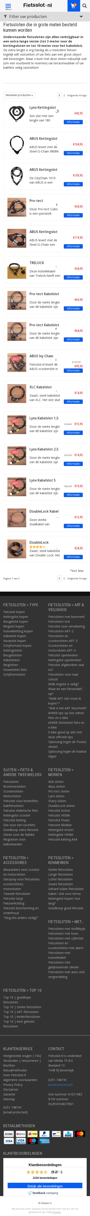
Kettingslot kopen (15, 617)
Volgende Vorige (77, 95)
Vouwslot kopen (14, 641)
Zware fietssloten (60, 884)
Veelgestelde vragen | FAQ (22, 1056)
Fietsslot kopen (14, 612)
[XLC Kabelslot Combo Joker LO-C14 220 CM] (16, 393)
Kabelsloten (11, 660)
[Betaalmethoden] (9, 1134)
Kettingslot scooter (16, 815)
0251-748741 (12, 1107)
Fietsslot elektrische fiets (20, 810)
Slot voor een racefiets (19, 825)
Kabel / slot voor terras (64, 894)
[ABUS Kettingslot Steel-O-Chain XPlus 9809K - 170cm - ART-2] (16, 238)
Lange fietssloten (60, 874)
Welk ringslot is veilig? (63, 684)
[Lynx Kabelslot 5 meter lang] (16, 486)
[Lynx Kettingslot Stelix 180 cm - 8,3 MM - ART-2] (16, 114)
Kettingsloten (12, 650)
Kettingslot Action (60, 830)
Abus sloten (56, 786)
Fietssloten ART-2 (60, 631)
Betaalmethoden (15, 1070)
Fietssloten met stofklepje (66, 929)
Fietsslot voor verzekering (66, 626)
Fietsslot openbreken (63, 655)
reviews (56, 1212)
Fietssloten (11, 782)
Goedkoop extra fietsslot (20, 830)
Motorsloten (12, 796)
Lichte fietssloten (60, 879)
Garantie (9, 1094)
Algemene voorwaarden (20, 1080)
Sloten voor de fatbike (19, 834)
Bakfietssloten (13, 806)
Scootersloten (13, 791)
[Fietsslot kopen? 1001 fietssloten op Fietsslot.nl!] (37, 5)
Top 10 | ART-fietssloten (21, 1012)
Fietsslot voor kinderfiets (20, 801)
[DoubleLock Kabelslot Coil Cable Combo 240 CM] (16, 549)
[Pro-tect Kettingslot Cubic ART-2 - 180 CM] (16, 207)
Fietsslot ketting (14, 820)
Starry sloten (57, 801)
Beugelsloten (12, 655)
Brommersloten (14, 786)
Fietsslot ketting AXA (62, 839)
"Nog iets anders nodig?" (20, 918)
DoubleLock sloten (61, 806)
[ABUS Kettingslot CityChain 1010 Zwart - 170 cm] (16, 176)
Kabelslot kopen (14, 636)
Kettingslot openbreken (64, 660)
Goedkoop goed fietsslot (65, 908)
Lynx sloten (56, 796)
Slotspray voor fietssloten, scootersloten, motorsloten (21, 884)
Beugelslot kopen (15, 621)
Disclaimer (10, 1089)
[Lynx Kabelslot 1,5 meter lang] (16, 424)
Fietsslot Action (59, 810)
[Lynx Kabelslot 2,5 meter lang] (16, 455)
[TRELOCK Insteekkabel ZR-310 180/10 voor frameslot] (16, 269)
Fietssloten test (59, 621)
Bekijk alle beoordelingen (45, 1186)
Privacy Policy (12, 1085)
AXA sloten (56, 782)
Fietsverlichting (13, 903)
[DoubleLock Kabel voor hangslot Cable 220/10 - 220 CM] (16, 517)
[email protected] (60, 1085)
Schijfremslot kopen (17, 645)
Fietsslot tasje (13, 898)
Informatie (73, 122)
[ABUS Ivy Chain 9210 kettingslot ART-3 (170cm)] (16, 362)
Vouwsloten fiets (15, 670)
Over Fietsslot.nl (14, 1075)
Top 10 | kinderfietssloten (21, 1017)
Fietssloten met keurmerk (66, 617)
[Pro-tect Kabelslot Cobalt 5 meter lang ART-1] (16, 300)
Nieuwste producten (18, 95)
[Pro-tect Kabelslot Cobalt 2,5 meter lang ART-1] (16, 331)
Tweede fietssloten (16, 894)
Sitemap (9, 1099)
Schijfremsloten (14, 674)
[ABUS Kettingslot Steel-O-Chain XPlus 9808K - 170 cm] (16, 145)
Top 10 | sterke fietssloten (22, 1007)
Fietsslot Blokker (60, 825)
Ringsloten (10, 665)
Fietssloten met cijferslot (65, 938)
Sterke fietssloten (60, 869)
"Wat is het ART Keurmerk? (67, 708)
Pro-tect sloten (58, 791)
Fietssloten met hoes (63, 933)
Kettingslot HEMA (60, 834)
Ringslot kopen (13, 626)
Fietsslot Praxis (59, 820)
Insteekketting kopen (18, 631)
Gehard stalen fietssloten (66, 889)
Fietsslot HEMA (59, 815)
